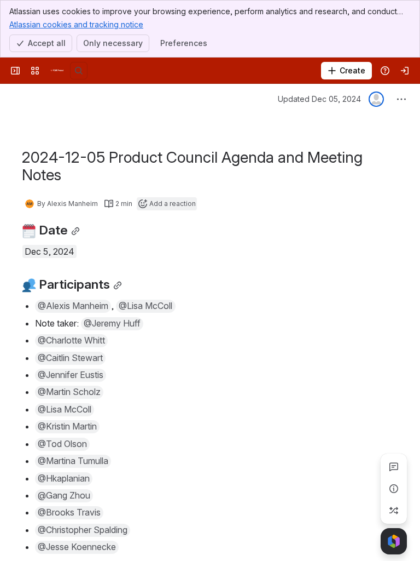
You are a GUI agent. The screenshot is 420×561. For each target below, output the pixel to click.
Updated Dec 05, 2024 (319, 99)
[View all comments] (393, 467)
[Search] (79, 70)
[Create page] (393, 510)
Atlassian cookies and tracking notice (76, 24)
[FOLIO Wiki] (57, 70)
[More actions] (401, 99)
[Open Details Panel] (393, 488)
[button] (73, 306)
